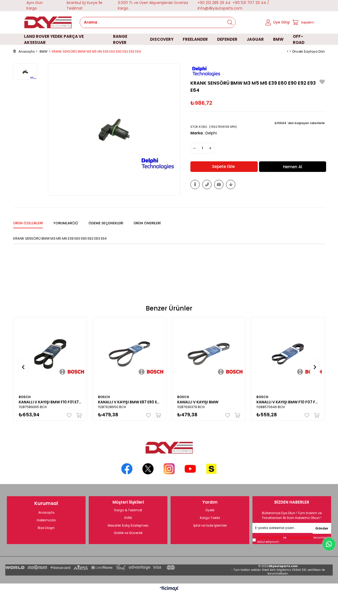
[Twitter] (148, 469)
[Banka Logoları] (91, 567)
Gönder (321, 528)
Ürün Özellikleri (28, 223)
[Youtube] (190, 469)
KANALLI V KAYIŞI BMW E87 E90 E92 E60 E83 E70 (129, 402)
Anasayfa (46, 512)
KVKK (128, 518)
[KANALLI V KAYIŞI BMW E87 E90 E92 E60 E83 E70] (129, 354)
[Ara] (230, 22)
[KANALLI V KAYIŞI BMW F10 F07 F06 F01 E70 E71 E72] (288, 354)
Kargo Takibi (210, 518)
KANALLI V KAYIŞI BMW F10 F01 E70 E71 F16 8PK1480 (50, 402)
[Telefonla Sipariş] (207, 184)
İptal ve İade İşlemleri (210, 525)
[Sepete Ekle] (78, 415)
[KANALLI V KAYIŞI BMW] (208, 354)
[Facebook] (127, 469)
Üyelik (209, 510)
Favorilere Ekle (70, 415)
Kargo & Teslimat (128, 510)
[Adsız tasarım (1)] (169, 448)
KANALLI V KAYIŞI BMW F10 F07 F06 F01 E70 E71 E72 (287, 402)
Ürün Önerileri (147, 223)
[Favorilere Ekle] (322, 82)
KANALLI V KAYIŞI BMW (197, 402)
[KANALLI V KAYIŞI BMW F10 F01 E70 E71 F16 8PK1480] (50, 354)
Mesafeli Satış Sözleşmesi (128, 525)
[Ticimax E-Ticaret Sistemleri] (169, 589)
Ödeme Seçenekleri (105, 223)
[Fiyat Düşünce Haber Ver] (230, 184)
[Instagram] (169, 469)
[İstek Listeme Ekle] (218, 184)
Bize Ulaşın (46, 528)
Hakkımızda (46, 520)
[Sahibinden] (211, 469)
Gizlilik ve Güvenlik (128, 533)
